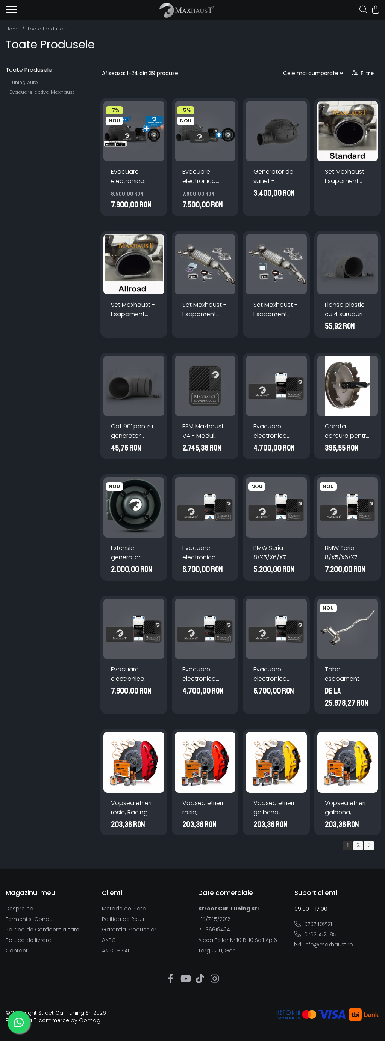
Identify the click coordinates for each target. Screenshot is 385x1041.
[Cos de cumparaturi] (375, 10)
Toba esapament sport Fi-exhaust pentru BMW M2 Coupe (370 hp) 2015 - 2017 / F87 (347, 674)
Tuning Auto (23, 82)
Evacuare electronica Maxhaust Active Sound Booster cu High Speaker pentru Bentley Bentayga (132, 674)
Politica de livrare (28, 940)
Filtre (366, 73)
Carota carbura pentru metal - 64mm (347, 431)
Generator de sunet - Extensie (273, 176)
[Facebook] (170, 979)
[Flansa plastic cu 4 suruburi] (347, 264)
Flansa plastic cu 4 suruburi (345, 309)
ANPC (109, 940)
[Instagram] (214, 979)
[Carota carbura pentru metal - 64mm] (347, 386)
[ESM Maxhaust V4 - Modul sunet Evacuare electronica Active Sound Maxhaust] (205, 386)
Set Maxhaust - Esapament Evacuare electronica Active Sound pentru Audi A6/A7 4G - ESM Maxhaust (347, 176)
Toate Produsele (47, 29)
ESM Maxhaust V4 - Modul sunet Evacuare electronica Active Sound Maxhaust (203, 431)
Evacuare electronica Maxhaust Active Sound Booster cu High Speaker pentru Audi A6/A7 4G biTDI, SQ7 (204, 553)
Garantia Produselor (129, 929)
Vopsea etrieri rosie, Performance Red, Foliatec (202, 808)
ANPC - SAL (116, 950)
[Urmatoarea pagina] (369, 845)
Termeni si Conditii (30, 919)
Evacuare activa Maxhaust (41, 92)
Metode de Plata (124, 908)
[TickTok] (199, 979)
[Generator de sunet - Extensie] (276, 131)
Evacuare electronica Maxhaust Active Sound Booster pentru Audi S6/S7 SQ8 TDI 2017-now (204, 674)
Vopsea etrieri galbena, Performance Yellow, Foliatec (275, 808)
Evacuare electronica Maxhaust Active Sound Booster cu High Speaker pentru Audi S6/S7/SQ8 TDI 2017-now (274, 674)
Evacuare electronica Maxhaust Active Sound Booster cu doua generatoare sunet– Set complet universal (130, 176)
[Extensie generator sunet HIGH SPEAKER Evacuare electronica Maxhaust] (133, 507)
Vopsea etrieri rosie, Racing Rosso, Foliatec (132, 808)
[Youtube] (185, 979)
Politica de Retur (123, 919)
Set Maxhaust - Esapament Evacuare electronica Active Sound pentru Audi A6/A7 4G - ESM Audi (133, 309)
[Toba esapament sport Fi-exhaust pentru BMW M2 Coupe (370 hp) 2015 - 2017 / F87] (347, 629)
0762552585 (319, 934)
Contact (17, 950)
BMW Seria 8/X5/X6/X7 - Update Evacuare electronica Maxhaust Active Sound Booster (272, 553)
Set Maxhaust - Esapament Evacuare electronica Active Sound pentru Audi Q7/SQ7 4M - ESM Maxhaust (204, 309)
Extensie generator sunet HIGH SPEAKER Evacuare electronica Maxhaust (127, 553)
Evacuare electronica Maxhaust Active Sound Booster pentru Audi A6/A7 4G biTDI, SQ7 (275, 431)
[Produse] (11, 12)
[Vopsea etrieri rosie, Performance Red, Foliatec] (205, 762)
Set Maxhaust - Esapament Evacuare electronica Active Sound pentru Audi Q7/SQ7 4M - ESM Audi (275, 309)
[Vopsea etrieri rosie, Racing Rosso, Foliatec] (133, 762)
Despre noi (20, 908)
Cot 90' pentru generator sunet (132, 431)
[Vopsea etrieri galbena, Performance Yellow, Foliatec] (276, 762)
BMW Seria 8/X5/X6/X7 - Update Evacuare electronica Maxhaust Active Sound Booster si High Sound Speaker (347, 553)
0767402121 (317, 924)
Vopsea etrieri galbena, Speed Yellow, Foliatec (345, 808)
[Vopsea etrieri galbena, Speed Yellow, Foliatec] (347, 762)
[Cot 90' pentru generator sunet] (133, 386)
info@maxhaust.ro (328, 944)
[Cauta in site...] (363, 10)
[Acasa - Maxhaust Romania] (187, 10)
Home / (16, 29)
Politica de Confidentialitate (42, 929)
